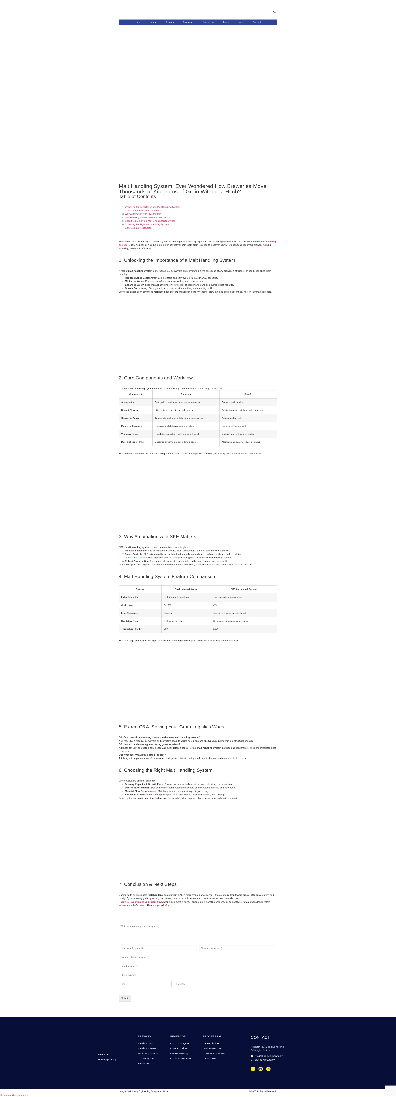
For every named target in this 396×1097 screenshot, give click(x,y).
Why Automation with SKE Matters (143, 214)
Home (138, 22)
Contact (257, 22)
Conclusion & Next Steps (138, 227)
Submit (124, 998)
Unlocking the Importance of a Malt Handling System (152, 207)
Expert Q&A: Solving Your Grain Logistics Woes (150, 221)
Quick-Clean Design (135, 557)
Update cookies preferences (15, 1095)
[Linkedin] (260, 1069)
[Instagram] (268, 1069)
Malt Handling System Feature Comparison (147, 217)
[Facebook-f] (253, 1069)
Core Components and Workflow (142, 210)
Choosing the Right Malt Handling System (147, 224)
